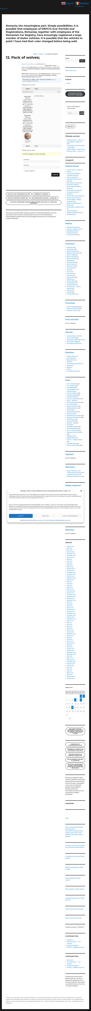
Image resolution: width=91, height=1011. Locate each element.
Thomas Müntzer (72, 294)
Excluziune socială (72, 184)
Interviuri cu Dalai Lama (73, 229)
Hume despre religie (72, 341)
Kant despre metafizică (73, 343)
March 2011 (70, 673)
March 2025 (70, 567)
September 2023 (71, 600)
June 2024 (69, 583)
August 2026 (70, 546)
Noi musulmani (71, 421)
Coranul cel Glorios (72, 393)
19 (72, 707)
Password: (26, 165)
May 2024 (69, 585)
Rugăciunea (70, 436)
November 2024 (71, 574)
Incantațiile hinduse (72, 371)
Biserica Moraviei (72, 257)
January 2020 (70, 648)
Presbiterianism (71, 283)
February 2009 (71, 676)
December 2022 (71, 613)
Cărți (68, 171)
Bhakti (68, 362)
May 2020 (69, 645)
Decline (45, 516)
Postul (68, 425)
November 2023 (71, 596)
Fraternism (70, 303)
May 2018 (69, 656)
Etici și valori (70, 404)
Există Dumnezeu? (72, 406)
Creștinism (70, 244)
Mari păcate (70, 413)
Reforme (69, 290)
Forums (28, 64)
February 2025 (71, 568)
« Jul (69, 718)
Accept (21, 516)
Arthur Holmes (71, 338)
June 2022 (69, 624)
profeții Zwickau (71, 284)
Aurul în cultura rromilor (74, 170)
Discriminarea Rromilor (73, 183)
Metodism (70, 279)
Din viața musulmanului (73, 402)
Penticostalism (71, 281)
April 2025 (70, 565)
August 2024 (70, 580)
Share (67, 818)
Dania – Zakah (71, 400)
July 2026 (69, 548)
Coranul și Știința (71, 395)
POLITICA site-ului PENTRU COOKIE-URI (75, 755)
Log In (55, 175)
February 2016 (71, 663)
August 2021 (70, 635)
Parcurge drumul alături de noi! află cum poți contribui (75, 94)
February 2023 (71, 609)
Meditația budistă (72, 231)
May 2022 (69, 626)
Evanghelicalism (71, 262)
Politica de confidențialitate (19, 194)
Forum (32, 64)
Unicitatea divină (71, 443)
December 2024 (71, 572)
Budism (68, 223)
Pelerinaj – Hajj (71, 423)
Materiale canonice (72, 310)
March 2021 (70, 641)
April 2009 (70, 674)
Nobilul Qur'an (71, 419)
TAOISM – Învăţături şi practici (75, 947)
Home (35, 54)
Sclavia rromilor (71, 211)
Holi (68, 369)
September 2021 (71, 634)
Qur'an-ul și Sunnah (72, 430)
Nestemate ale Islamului (73, 417)
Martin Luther (71, 277)
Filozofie (69, 332)
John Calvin (70, 273)
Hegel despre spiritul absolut (75, 339)
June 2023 (69, 604)
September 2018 (71, 654)
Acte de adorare (71, 385)
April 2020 (70, 647)
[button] (81, 491)
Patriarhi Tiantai (71, 233)
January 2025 (70, 570)
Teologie (69, 292)
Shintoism (69, 530)
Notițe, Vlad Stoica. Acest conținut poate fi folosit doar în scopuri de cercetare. (75, 472)
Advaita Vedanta (71, 356)
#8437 (59, 92)
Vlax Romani (70, 214)
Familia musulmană (72, 408)
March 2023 (70, 607)
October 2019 (70, 650)
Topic (41, 54)
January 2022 (70, 632)
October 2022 (70, 617)
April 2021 (69, 639)
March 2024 (70, 589)
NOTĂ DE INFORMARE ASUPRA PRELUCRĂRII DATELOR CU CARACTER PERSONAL (75, 766)
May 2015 (69, 669)
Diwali (68, 367)
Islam (67, 380)
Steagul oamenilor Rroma (74, 212)
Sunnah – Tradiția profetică (74, 439)
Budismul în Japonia (72, 227)
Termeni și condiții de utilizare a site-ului (75, 749)
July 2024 (69, 581)
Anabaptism (70, 249)
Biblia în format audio (73, 253)
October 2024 (70, 576)
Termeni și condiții (41, 194)
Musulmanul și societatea (74, 415)
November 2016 (71, 661)
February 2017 (71, 660)
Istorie (68, 270)
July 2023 (69, 602)
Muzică (69, 194)
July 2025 (69, 559)
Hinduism (69, 352)
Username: (26, 159)
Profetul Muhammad (72, 428)
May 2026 (69, 550)
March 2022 (70, 630)
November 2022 (71, 615)
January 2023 (70, 611)
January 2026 (70, 552)
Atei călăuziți (70, 387)
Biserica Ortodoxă (72, 258)
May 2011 (69, 671)
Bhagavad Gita (71, 360)
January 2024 (70, 593)
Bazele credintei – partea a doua (76, 149)
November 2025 (71, 555)
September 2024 (71, 578)
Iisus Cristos (70, 268)
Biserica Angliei (71, 255)
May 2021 (69, 637)
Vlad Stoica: (70, 467)
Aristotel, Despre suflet (73, 336)
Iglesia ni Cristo (71, 266)
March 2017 (70, 658)
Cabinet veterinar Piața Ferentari (74, 909)
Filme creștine (71, 264)
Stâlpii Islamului (71, 438)
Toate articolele (72, 319)
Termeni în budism (72, 234)
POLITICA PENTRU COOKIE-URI (18, 198)
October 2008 (70, 678)
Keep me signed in (30, 170)
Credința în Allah (71, 397)
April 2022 (70, 628)
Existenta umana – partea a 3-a (75, 140)
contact (70, 126)
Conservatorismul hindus (74, 363)
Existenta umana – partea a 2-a (76, 151)
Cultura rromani (71, 177)
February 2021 (71, 643)
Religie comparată (73, 485)
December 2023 (71, 594)
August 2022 (70, 621)
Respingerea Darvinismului (74, 432)
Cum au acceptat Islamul (73, 399)
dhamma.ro (70, 940)
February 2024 (71, 591)
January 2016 (70, 665)
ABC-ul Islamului (71, 384)
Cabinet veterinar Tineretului (73, 918)
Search (67, 58)
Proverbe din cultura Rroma (74, 196)
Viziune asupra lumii (72, 445)
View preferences (70, 516)
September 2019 (71, 652)
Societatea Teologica (72, 945)
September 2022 (71, 619)
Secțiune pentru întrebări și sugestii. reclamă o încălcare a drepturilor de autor (75, 731)
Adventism (70, 247)
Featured (69, 410)
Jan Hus (69, 271)
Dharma (69, 365)
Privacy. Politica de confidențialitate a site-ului (57, 520)
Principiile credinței (72, 426)
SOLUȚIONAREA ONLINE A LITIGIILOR (44, 198)
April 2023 (70, 606)
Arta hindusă (70, 358)
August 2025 (70, 557)
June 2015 (69, 667)
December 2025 (71, 554)
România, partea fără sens (74, 476)
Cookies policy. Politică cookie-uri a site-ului (32, 520)
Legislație (69, 454)
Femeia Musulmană (72, 412)
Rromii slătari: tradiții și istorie (75, 207)
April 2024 (70, 587)
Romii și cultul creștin (73, 198)
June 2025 (69, 561)
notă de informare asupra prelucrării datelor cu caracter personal (33, 202)
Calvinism (69, 260)
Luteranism (70, 275)
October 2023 (70, 598)
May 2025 (69, 563)
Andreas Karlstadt (72, 251)
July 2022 (69, 622)
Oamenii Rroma (72, 166)
